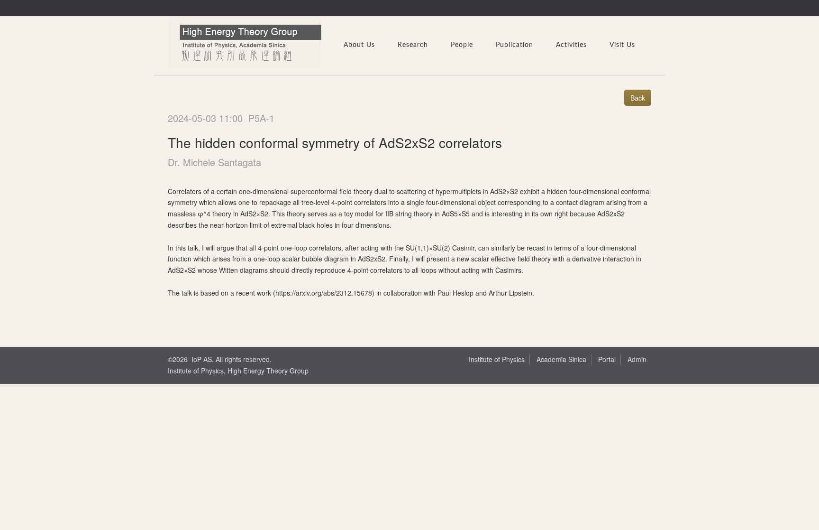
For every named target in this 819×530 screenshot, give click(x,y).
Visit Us (622, 45)
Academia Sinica (561, 359)
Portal (607, 359)
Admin (637, 359)
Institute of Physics (497, 359)
